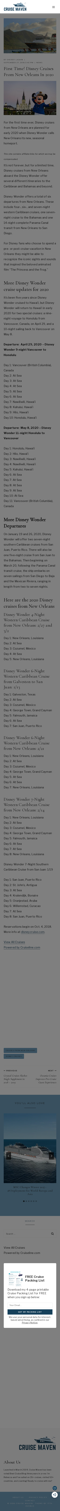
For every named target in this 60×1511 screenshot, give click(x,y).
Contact (30, 1501)
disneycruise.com (33, 932)
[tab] (24, 1201)
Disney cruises (14, 1056)
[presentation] (30, 1148)
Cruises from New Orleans (20, 1050)
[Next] (51, 1156)
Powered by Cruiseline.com (22, 947)
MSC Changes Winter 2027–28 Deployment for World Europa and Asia (30, 1190)
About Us (18, 1497)
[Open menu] (53, 7)
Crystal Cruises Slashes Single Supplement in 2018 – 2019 (15, 1077)
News (39, 63)
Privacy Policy (38, 1497)
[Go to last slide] (8, 1156)
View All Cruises (14, 942)
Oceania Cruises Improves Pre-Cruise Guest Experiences (46, 1077)
